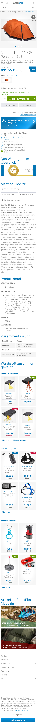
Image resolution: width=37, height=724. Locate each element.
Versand (4, 675)
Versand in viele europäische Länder (15, 138)
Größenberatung (27, 194)
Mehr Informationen (21, 710)
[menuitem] (29, 2)
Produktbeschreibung (11, 189)
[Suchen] (33, 7)
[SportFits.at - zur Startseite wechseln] (18, 3)
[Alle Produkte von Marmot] (32, 18)
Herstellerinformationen (12, 200)
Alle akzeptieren (18, 720)
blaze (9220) (12, 75)
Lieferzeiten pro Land (28, 115)
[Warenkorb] (34, 2)
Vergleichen (10, 105)
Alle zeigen (6, 440)
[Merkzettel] (29, 2)
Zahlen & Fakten (9, 194)
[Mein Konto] (7, 2)
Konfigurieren (18, 715)
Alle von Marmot (19, 440)
